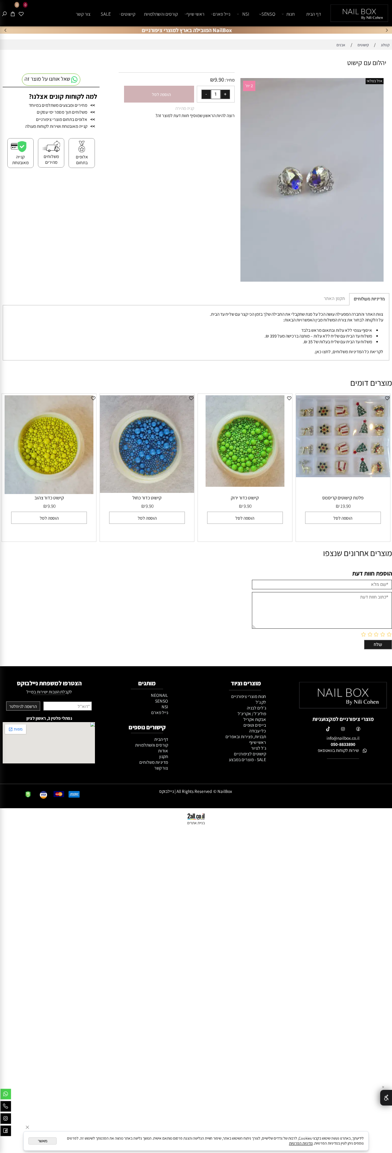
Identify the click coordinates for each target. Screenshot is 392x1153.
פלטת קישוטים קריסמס (343, 497)
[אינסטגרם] (6, 1119)
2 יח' (249, 86)
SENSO (268, 14)
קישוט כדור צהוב (49, 497)
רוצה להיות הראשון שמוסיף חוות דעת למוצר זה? (195, 115)
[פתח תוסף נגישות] (386, 1097)
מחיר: (229, 80)
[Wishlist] (21, 14)
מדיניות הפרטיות (301, 1143)
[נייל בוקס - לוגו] (358, 13)
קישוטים (128, 14)
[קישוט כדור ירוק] (245, 485)
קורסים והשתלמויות (161, 14)
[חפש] (4, 14)
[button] (343, 518)
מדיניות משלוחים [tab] (369, 299)
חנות (290, 14)
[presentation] (5, 30)
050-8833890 (343, 744)
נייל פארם (221, 14)
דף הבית (313, 14)
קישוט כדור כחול (147, 497)
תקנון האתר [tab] (334, 298)
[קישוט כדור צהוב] (49, 492)
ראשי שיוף (195, 14)
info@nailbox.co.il (343, 738)
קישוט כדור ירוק (245, 497)
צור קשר (83, 14)
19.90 (345, 506)
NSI (245, 14)
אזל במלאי (374, 80)
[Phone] (6, 1107)
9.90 (219, 79)
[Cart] (13, 14)
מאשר (42, 1141)
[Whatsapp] (6, 1095)
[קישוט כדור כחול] (147, 491)
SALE (106, 14)
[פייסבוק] (6, 1132)
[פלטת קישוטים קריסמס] (343, 475)
